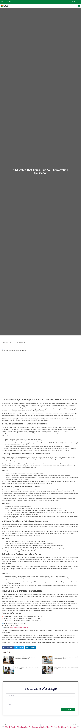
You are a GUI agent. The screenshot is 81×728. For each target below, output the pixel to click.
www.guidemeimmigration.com (19, 627)
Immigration (21, 342)
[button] (8, 647)
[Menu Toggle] (79, 6)
